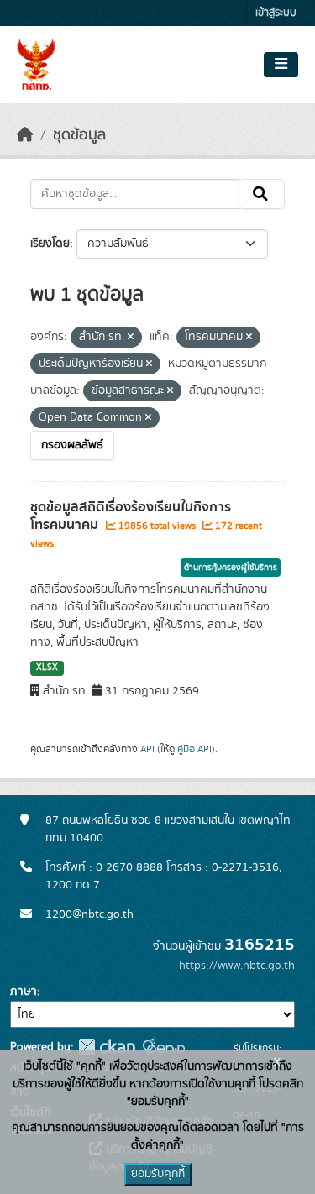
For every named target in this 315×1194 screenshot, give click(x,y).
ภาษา (23, 991)
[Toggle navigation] (281, 64)
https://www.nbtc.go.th (237, 965)
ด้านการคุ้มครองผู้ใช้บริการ (230, 567)
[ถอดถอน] (131, 337)
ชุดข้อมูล (79, 135)
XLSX (47, 667)
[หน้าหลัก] (25, 135)
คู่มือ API (194, 749)
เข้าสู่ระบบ (276, 13)
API (147, 749)
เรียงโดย (50, 243)
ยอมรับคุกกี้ (158, 1173)
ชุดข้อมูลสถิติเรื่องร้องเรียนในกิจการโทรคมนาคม (130, 516)
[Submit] (262, 194)
